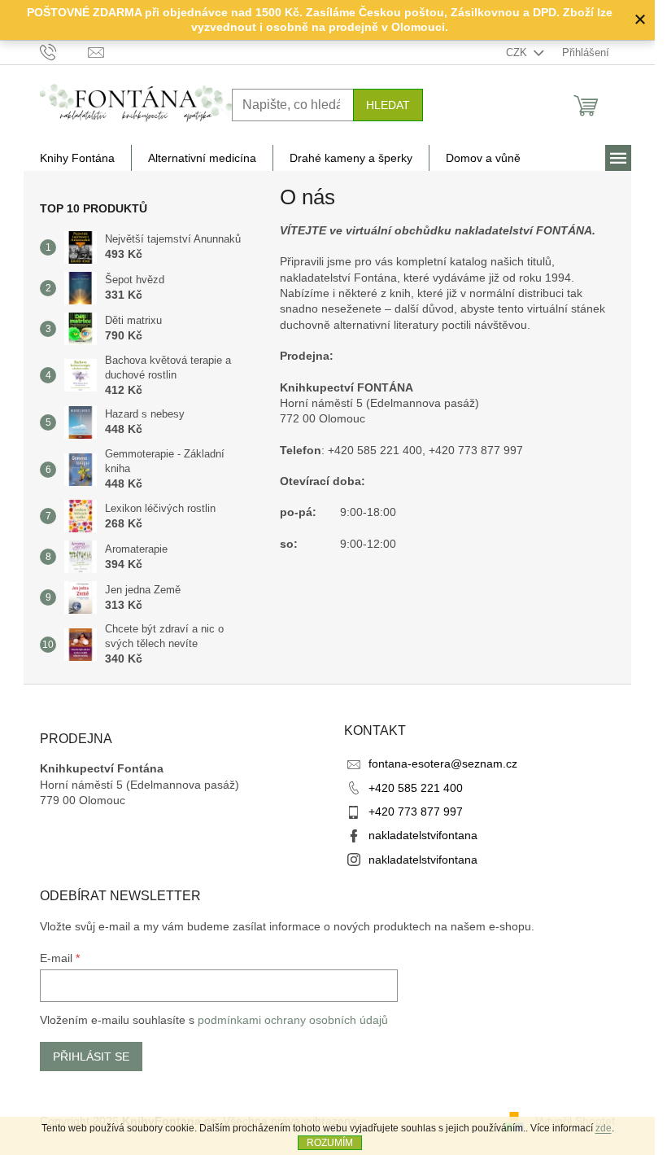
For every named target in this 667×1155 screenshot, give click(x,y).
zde (603, 1128)
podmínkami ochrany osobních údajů (293, 1019)
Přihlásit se (91, 1056)
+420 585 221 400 (415, 787)
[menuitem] (77, 158)
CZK (518, 52)
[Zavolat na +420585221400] (64, 52)
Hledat (388, 105)
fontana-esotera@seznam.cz (442, 763)
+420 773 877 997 (415, 811)
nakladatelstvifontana (422, 835)
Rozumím (330, 1142)
